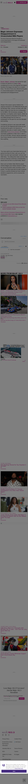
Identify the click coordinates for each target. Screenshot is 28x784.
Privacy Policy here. (19, 768)
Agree (14, 771)
